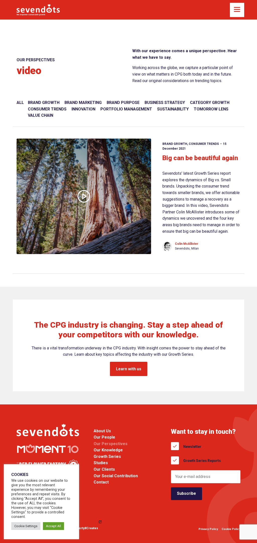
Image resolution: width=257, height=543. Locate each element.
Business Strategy (165, 102)
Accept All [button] (53, 526)
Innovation (83, 109)
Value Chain (40, 115)
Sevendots (38, 10)
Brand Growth (43, 102)
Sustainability (173, 109)
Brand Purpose (123, 102)
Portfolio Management (126, 109)
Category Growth (209, 102)
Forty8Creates (87, 528)
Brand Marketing (83, 102)
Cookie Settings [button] (25, 526)
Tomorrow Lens (211, 109)
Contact (101, 482)
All (20, 102)
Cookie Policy (231, 529)
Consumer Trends (47, 109)
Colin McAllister (186, 244)
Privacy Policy (208, 529)
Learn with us (128, 369)
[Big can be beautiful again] (84, 196)
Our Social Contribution (116, 475)
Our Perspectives (110, 443)
